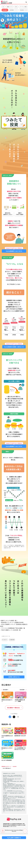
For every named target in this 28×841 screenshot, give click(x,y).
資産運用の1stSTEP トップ (6, 766)
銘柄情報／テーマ (13, 10)
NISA (16, 6)
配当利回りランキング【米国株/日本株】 (12, 622)
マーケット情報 (23, 6)
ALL (3, 6)
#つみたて (4, 639)
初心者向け (5, 10)
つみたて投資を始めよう (6, 768)
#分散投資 (11, 639)
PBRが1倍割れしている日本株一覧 (11, 630)
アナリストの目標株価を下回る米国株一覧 (13, 628)
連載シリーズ (9, 6)
